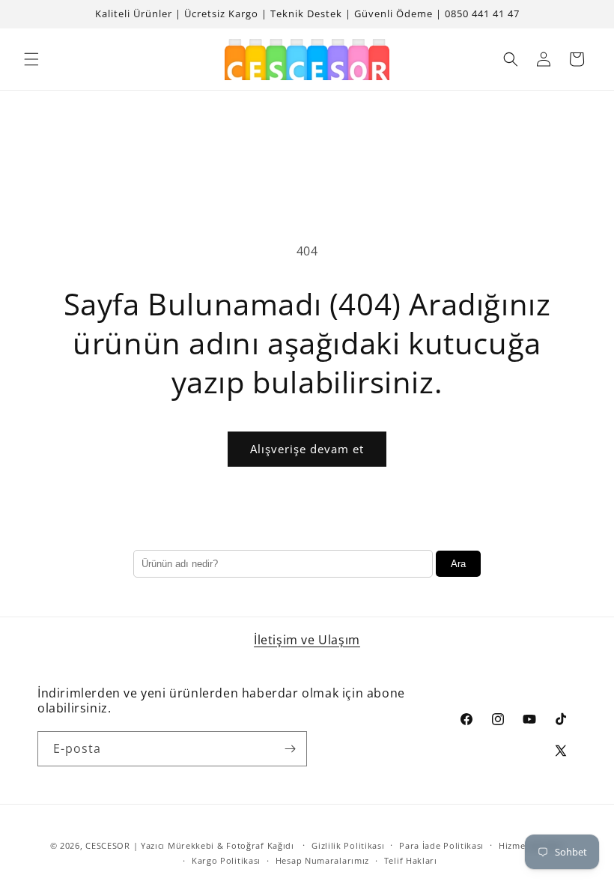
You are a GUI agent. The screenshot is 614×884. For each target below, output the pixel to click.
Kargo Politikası (226, 860)
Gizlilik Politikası (347, 845)
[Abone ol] (289, 748)
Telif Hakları (410, 860)
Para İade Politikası (441, 845)
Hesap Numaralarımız (322, 860)
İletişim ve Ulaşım (307, 640)
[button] (31, 59)
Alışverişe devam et (307, 448)
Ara (458, 563)
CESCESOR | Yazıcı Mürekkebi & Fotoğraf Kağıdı (189, 845)
